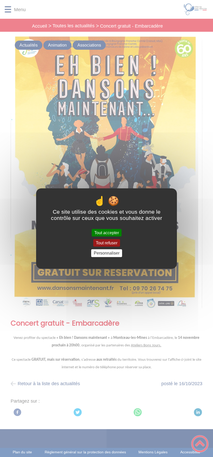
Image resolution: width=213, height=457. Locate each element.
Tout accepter (106, 233)
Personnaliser (106, 253)
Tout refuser (106, 243)
